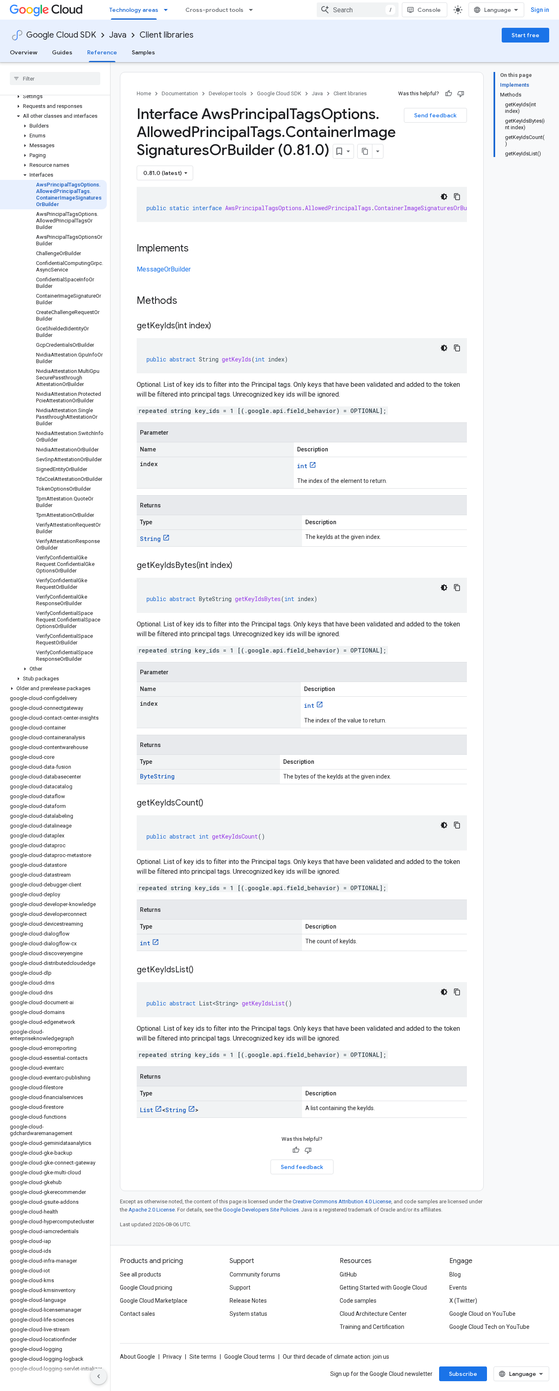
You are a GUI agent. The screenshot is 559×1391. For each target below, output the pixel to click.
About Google (137, 1356)
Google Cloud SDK (61, 35)
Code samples (358, 1300)
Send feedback (435, 115)
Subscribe (463, 1374)
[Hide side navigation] (98, 1376)
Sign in (540, 10)
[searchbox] (55, 78)
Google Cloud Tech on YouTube (489, 1327)
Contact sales (137, 1313)
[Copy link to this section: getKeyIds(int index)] (219, 326)
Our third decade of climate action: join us (336, 1356)
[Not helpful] (461, 93)
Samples (143, 52)
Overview (23, 52)
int (302, 466)
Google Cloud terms (249, 1356)
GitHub (348, 1274)
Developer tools (227, 93)
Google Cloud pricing (146, 1287)
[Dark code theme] (444, 196)
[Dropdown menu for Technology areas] (168, 10)
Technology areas (133, 9)
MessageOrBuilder (164, 269)
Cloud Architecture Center (373, 1313)
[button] (53, 96)
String (150, 539)
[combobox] (358, 9)
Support (240, 1287)
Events (458, 1287)
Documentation (180, 93)
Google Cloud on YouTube (482, 1313)
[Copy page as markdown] (365, 151)
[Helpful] (448, 93)
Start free (525, 35)
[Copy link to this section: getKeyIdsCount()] (211, 803)
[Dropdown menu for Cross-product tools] (253, 10)
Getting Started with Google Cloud (383, 1287)
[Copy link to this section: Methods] (188, 301)
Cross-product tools (214, 9)
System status (248, 1313)
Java (117, 35)
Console (429, 9)
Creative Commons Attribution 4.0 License (342, 1201)
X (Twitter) (463, 1300)
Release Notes (248, 1300)
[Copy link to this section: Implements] (197, 249)
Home (144, 93)
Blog (455, 1274)
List (146, 1110)
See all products (140, 1274)
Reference (102, 52)
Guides (62, 52)
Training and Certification (372, 1327)
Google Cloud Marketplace (153, 1300)
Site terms (202, 1356)
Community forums (255, 1274)
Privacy (172, 1356)
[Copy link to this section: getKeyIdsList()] (202, 970)
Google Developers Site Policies (261, 1210)
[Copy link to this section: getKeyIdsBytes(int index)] (240, 566)
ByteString (157, 776)
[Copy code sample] (457, 196)
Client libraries (167, 35)
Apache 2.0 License (151, 1210)
